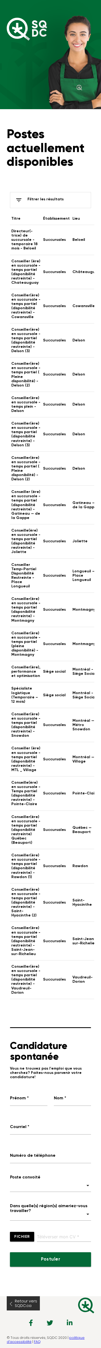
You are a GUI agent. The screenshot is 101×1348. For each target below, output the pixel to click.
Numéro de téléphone (32, 1156)
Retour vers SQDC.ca (26, 1303)
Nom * (60, 1098)
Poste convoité (25, 1177)
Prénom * (19, 1098)
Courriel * (19, 1127)
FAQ (37, 1341)
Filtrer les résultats (39, 200)
